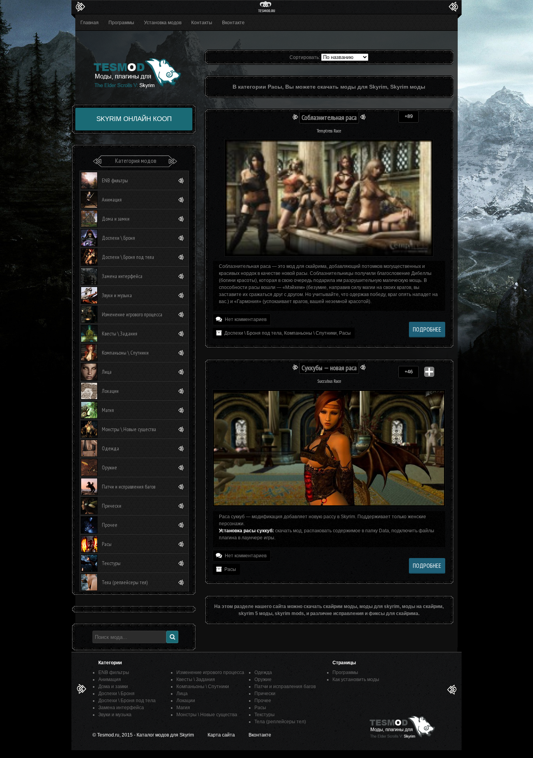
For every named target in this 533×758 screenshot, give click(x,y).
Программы (121, 22)
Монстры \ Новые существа (129, 429)
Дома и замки (116, 218)
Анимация (112, 199)
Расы (345, 333)
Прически (111, 505)
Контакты (201, 22)
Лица (107, 371)
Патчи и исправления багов (128, 486)
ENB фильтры (115, 180)
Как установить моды (355, 679)
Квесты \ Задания (119, 333)
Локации (110, 390)
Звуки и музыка (117, 295)
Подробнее (427, 329)
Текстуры (111, 563)
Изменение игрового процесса (132, 314)
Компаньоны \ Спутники (310, 333)
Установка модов (162, 22)
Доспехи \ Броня (118, 237)
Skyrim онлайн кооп (134, 119)
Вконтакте (233, 22)
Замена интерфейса (122, 276)
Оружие (109, 467)
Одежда (110, 448)
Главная (89, 22)
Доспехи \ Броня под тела (253, 333)
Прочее (109, 524)
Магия (108, 410)
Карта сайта (221, 735)
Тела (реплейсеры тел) (124, 582)
